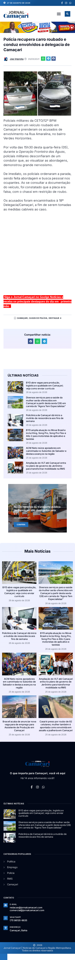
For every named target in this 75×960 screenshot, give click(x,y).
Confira (21, 524)
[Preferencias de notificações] (3, 957)
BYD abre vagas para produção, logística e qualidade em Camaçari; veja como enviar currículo (44, 385)
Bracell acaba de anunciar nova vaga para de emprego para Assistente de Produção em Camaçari (19, 726)
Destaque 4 (55, 318)
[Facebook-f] (62, 3)
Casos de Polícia (38, 318)
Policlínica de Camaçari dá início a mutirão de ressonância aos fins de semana (44, 418)
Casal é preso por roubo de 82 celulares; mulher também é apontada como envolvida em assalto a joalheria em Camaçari (56, 726)
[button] (59, 14)
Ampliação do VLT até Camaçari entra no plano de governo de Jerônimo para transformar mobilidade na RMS (46, 465)
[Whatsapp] (70, 3)
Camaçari (22, 318)
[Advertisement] (37, 254)
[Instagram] (66, 3)
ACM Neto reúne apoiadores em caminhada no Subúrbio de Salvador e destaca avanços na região (46, 451)
